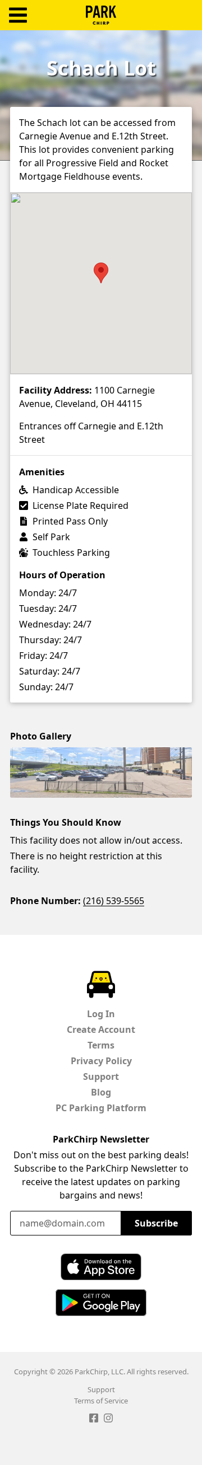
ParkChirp (101, 15)
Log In (101, 1014)
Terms (101, 1045)
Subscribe (156, 1223)
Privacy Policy (101, 1061)
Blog (101, 1092)
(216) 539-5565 (113, 901)
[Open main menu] (18, 15)
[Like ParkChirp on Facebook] (93, 1420)
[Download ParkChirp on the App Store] (101, 1266)
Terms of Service (101, 1401)
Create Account (101, 1029)
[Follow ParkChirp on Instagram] (108, 1420)
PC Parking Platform (101, 1108)
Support (101, 1076)
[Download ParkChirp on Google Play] (101, 1302)
